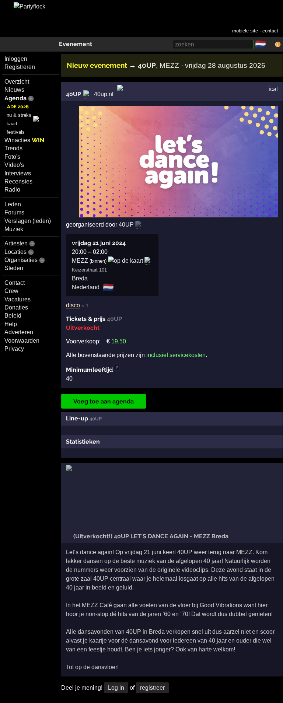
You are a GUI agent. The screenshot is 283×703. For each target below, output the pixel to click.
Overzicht (16, 81)
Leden (12, 204)
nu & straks (19, 115)
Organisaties (21, 260)
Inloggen (15, 59)
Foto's (12, 157)
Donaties (16, 307)
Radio (12, 189)
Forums (14, 212)
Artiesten (16, 243)
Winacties (24, 140)
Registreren (19, 67)
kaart (12, 123)
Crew (11, 291)
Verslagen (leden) (27, 221)
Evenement (75, 44)
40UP (73, 94)
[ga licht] (270, 45)
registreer (152, 688)
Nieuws (14, 90)
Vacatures (17, 299)
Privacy (14, 349)
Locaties (15, 252)
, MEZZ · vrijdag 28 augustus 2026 (201, 65)
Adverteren (18, 332)
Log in (116, 688)
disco (73, 305)
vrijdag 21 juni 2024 (99, 242)
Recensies (18, 181)
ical (273, 89)
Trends (13, 148)
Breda (80, 278)
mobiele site (245, 31)
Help (10, 324)
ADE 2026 (18, 106)
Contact (14, 283)
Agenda (15, 98)
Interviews (17, 173)
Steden (13, 268)
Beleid (12, 315)
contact (270, 31)
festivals (16, 132)
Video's (14, 165)
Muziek (13, 229)
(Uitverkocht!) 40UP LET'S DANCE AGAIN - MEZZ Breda (150, 536)
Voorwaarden (21, 340)
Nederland (85, 287)
